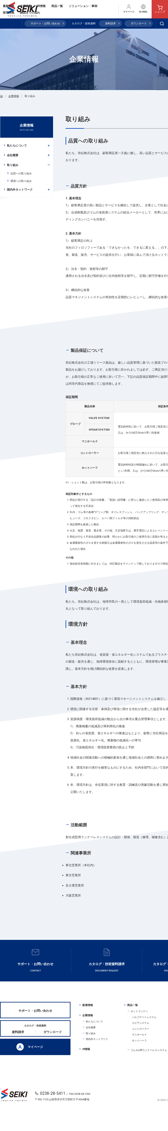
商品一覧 (57, 6)
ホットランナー (139, 1011)
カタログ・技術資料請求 (107, 967)
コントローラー (140, 1028)
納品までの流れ (30, 12)
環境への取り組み (21, 181)
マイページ (128, 11)
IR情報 (41, 6)
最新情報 (8, 6)
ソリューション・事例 (83, 6)
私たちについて (17, 145)
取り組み (12, 165)
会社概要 (12, 155)
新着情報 (87, 1005)
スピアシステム (140, 1023)
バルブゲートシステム (144, 1017)
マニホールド (139, 1034)
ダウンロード (139, 23)
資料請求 (110, 23)
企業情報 (26, 6)
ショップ (159, 11)
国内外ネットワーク (20, 189)
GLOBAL (143, 11)
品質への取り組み (21, 173)
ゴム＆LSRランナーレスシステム (149, 1050)
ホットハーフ (139, 1040)
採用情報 (8, 12)
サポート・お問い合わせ (45, 23)
